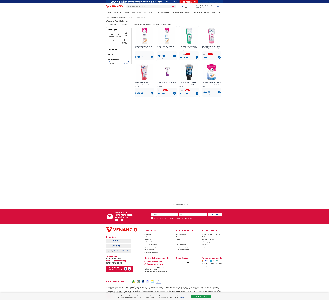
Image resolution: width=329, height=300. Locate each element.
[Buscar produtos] (173, 6)
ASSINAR (215, 215)
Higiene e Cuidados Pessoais (181, 12)
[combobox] (151, 6)
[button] (118, 49)
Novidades (118, 36)
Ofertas (127, 12)
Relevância (111, 36)
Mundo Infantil (197, 12)
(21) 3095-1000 (113, 258)
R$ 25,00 (111, 63)
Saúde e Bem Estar (164, 12)
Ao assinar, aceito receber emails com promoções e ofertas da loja (173, 218)
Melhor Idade (216, 12)
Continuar (181, 297)
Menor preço (126, 36)
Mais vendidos (113, 42)
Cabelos (206, 12)
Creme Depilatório (141, 17)
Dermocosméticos (149, 12)
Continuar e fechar (201, 296)
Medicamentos (136, 12)
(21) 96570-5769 (155, 264)
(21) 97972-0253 (114, 263)
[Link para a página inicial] (107, 17)
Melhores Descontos (124, 43)
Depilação (131, 17)
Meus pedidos (200, 7)
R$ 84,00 (126, 63)
